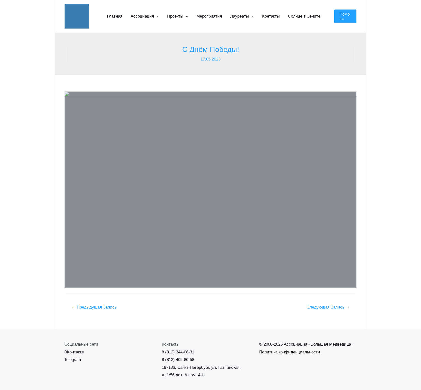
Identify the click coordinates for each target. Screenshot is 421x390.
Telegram (72, 359)
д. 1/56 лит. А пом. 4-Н (183, 375)
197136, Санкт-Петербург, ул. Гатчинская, (201, 367)
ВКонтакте (74, 352)
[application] (156, 16)
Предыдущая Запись (94, 307)
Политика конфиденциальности (289, 352)
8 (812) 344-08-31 (178, 352)
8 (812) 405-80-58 (178, 359)
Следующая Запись (328, 307)
